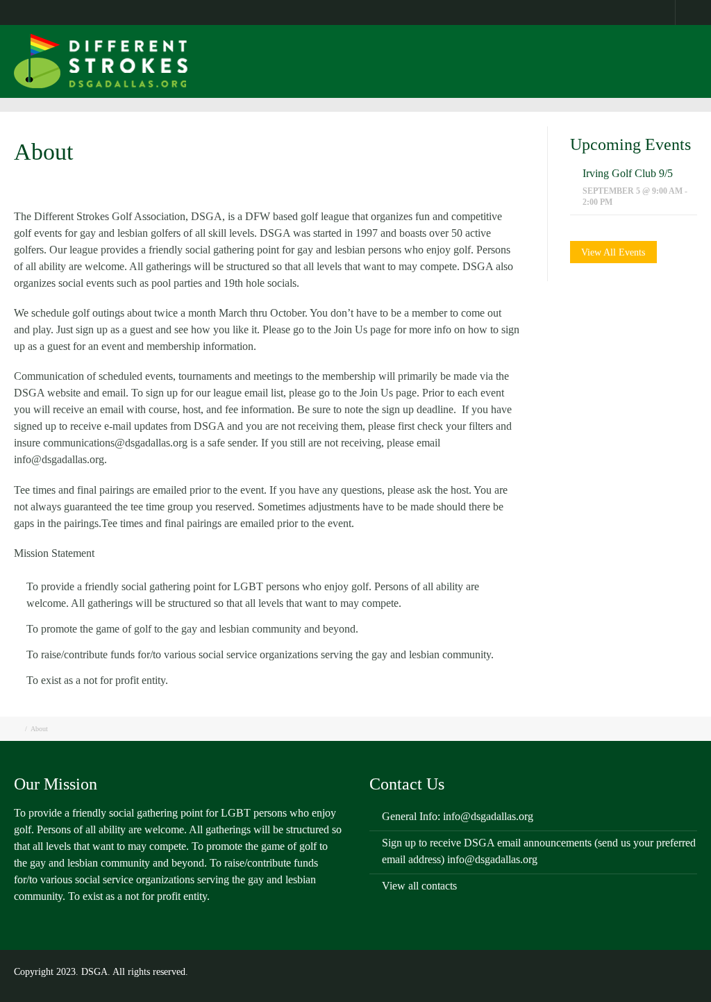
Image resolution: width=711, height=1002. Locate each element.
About (90, 11)
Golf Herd (271, 70)
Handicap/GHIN (568, 70)
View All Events (613, 252)
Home (53, 11)
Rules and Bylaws (206, 11)
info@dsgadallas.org (488, 816)
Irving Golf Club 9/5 (628, 173)
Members (270, 11)
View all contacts (419, 886)
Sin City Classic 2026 (393, 11)
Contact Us (137, 11)
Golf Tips (320, 11)
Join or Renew (362, 70)
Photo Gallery (462, 70)
